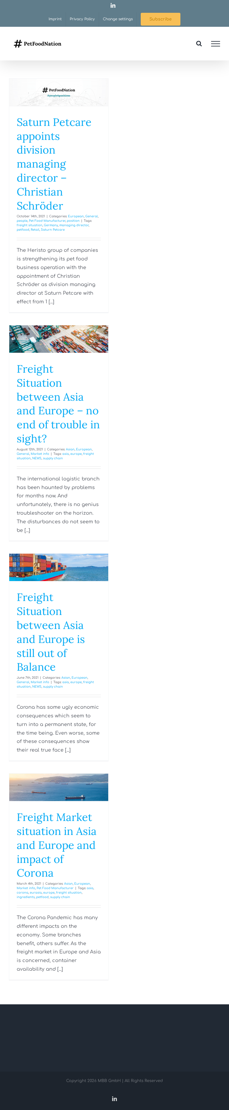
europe (76, 453)
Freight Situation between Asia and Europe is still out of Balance (51, 632)
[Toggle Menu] (215, 43)
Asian (70, 449)
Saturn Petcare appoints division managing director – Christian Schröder (54, 164)
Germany (51, 225)
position (73, 220)
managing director (74, 225)
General (91, 216)
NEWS (36, 458)
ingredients (26, 897)
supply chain (53, 458)
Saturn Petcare (53, 229)
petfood (23, 229)
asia (65, 453)
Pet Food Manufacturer (47, 220)
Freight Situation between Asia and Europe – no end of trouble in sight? (58, 403)
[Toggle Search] (199, 43)
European (76, 216)
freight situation (29, 225)
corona (22, 892)
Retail (35, 229)
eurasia (36, 892)
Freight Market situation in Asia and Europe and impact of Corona (57, 845)
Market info (40, 453)
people (22, 220)
